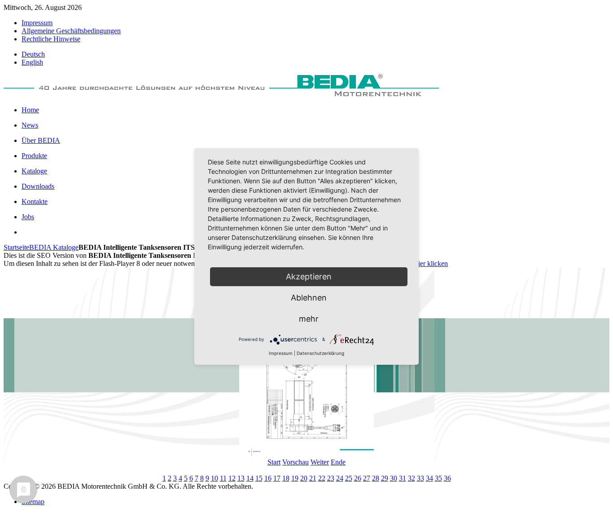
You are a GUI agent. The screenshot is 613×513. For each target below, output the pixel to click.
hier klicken (431, 263)
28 (375, 478)
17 (276, 478)
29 (384, 478)
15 (259, 478)
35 (438, 478)
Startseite (16, 247)
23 (330, 478)
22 (321, 478)
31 (402, 478)
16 (267, 478)
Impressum (281, 353)
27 (366, 478)
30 (393, 478)
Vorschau (295, 462)
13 (241, 478)
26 (357, 478)
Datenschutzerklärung (320, 353)
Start (273, 462)
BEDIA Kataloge (54, 247)
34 (429, 478)
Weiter (320, 462)
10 (214, 478)
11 (223, 478)
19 (294, 478)
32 (411, 478)
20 (303, 478)
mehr (309, 318)
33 (420, 478)
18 (285, 478)
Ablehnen (309, 297)
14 (250, 478)
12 (232, 478)
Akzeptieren (309, 276)
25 (348, 478)
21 (312, 478)
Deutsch (33, 54)
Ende (338, 462)
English (32, 62)
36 (447, 478)
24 (339, 478)
